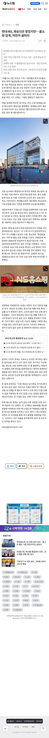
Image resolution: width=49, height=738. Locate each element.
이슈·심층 (37, 9)
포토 (29, 9)
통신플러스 (10, 721)
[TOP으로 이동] (43, 728)
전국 (45, 9)
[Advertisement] (24, 640)
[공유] (45, 41)
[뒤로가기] (5, 728)
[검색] (42, 3)
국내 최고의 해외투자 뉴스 (19, 338)
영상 (23, 9)
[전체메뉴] (47, 3)
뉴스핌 (9, 3)
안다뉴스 (19, 721)
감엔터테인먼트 (29, 721)
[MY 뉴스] (35, 3)
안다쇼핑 (39, 721)
